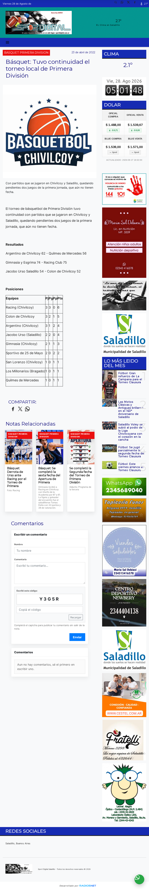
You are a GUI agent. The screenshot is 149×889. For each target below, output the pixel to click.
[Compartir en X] (20, 409)
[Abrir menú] (7, 42)
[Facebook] (136, 4)
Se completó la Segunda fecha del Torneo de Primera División (80, 475)
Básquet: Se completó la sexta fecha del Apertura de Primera (49, 475)
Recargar (75, 617)
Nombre (18, 544)
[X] (130, 4)
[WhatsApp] (123, 4)
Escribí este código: (27, 590)
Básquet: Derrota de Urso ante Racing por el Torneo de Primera (16, 477)
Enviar (77, 637)
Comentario (20, 559)
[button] (117, 4)
